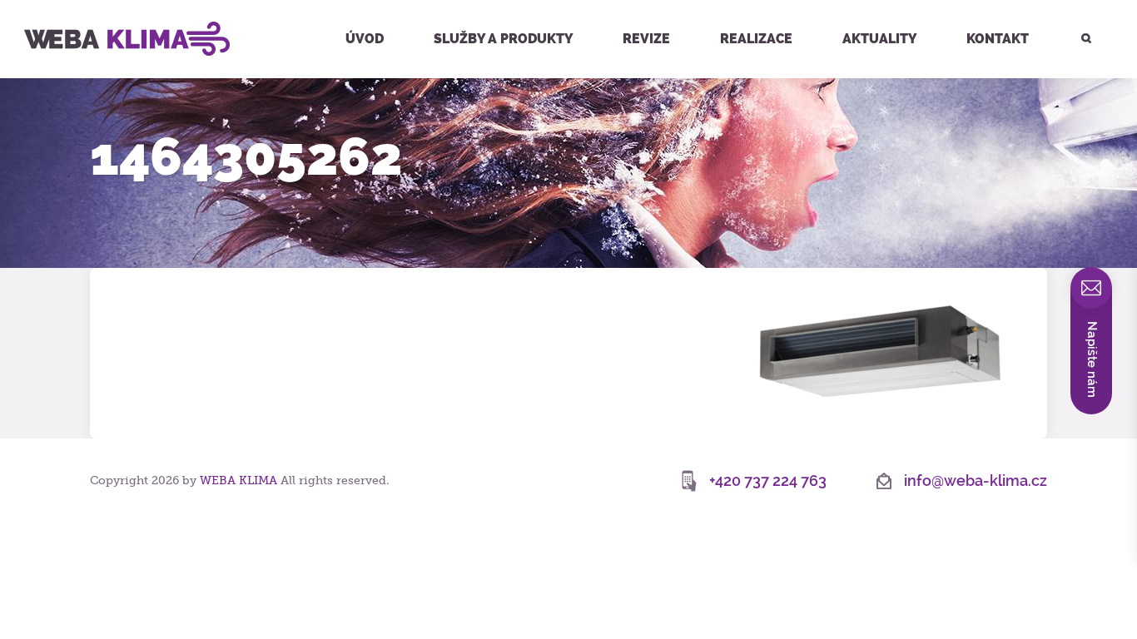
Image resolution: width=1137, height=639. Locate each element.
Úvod (364, 39)
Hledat (1077, 2)
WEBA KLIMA (41, 6)
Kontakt (997, 39)
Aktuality (879, 39)
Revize (646, 39)
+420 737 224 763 (768, 480)
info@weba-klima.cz (975, 480)
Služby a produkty (503, 39)
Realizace (756, 39)
